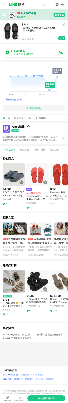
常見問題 (40, 379)
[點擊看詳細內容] (14, 174)
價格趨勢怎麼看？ (16, 99)
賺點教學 (29, 379)
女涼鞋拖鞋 (41, 118)
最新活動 (25, 374)
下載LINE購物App (10, 374)
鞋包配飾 (18, 118)
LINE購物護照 (37, 374)
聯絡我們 (50, 379)
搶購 (62, 38)
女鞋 (29, 118)
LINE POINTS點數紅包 (13, 379)
